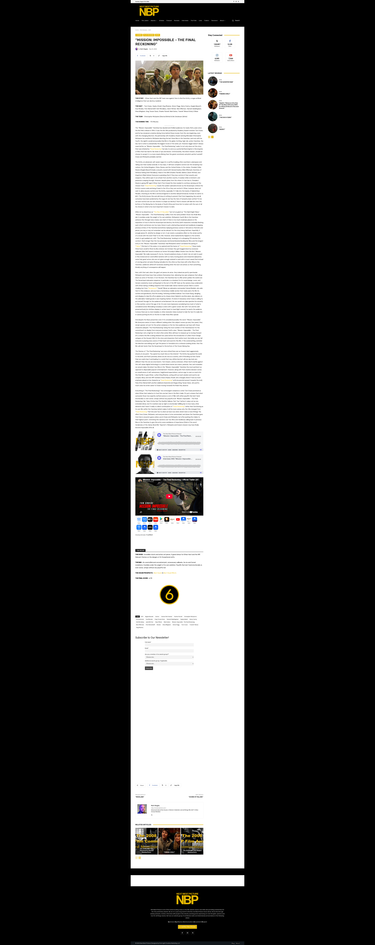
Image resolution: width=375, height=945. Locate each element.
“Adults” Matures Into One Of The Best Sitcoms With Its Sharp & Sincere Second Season (229, 105)
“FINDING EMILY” (169, 852)
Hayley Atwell (184, 619)
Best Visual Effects (170, 573)
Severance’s (153, 288)
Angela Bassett (149, 616)
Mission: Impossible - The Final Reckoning (183, 622)
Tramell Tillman (194, 624)
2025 (149, 30)
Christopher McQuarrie (190, 616)
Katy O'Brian (158, 622)
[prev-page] (136, 858)
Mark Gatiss (167, 622)
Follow (217, 40)
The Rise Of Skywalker (161, 212)
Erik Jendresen (140, 619)
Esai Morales (149, 619)
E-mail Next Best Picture (187, 927)
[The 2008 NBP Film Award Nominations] (192, 841)
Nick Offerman (140, 624)
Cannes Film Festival (166, 616)
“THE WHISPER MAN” (226, 82)
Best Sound (158, 573)
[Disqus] (169, 699)
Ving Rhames (139, 627)
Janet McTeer (149, 622)
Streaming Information (140, 534)
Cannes (139, 35)
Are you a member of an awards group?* (157, 654)
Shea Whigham (167, 624)
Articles (146, 846)
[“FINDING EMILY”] (169, 841)
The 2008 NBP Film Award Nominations (192, 851)
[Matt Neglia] (136, 49)
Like (230, 40)
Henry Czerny (193, 619)
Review (159, 624)
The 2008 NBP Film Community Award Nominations (146, 850)
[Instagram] (236, 1)
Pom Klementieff (150, 624)
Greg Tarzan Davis (160, 619)
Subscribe (231, 54)
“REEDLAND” (139, 797)
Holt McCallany (140, 622)
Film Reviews (143, 30)
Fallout (138, 246)
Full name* (148, 642)
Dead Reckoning (155, 149)
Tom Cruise (184, 624)
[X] (238, 1)
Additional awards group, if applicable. (156, 661)
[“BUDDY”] (212, 128)
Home (137, 30)
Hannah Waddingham (173, 619)
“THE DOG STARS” (225, 117)
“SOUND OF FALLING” (195, 797)
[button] (235, 20)
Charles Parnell (178, 616)
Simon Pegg (176, 624)
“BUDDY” (222, 129)
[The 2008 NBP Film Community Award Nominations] (146, 841)
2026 (169, 849)
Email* (147, 648)
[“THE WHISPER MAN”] (212, 81)
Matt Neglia (144, 49)
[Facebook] (234, 1)
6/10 (142, 616)
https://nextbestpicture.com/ (158, 808)
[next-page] (139, 858)
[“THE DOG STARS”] (212, 116)
